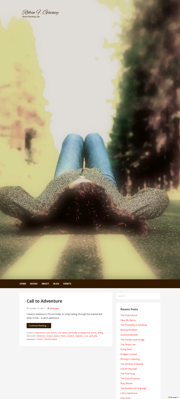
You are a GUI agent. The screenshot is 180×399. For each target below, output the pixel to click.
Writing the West (128, 329)
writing (100, 332)
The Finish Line (127, 344)
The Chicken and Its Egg (132, 339)
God (48, 332)
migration (79, 336)
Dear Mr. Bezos (128, 320)
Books (33, 283)
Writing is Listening (130, 359)
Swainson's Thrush (35, 339)
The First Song (127, 373)
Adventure (41, 336)
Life (59, 332)
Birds (63, 336)
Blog (56, 283)
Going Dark (126, 349)
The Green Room (128, 315)
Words (94, 332)
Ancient (49, 336)
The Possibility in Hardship (133, 324)
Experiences (40, 332)
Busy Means (126, 383)
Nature (64, 332)
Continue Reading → (39, 325)
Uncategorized (84, 332)
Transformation (50, 339)
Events (67, 283)
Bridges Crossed (128, 354)
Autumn (56, 336)
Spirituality (73, 332)
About (45, 283)
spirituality (93, 336)
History (54, 332)
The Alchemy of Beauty (131, 363)
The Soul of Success (130, 378)
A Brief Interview (128, 368)
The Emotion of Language (133, 388)
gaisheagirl (54, 308)
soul (86, 336)
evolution (70, 336)
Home (23, 283)
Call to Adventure (44, 301)
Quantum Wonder (129, 334)
